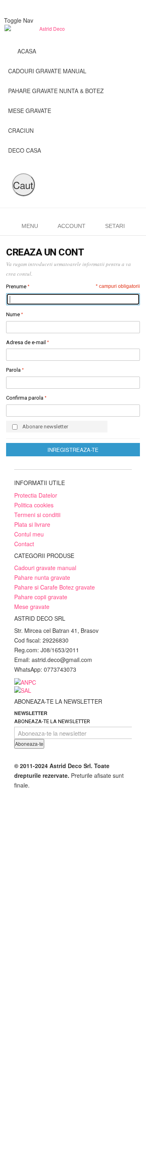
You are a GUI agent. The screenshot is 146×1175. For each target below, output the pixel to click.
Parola (13, 370)
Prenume (16, 286)
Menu (29, 226)
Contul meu (29, 534)
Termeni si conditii (37, 515)
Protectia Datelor (35, 495)
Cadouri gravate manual (45, 568)
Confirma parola (24, 398)
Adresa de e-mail (26, 342)
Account (72, 226)
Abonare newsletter (45, 427)
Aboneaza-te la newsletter (52, 721)
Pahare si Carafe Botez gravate (54, 587)
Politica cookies (34, 505)
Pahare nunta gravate (42, 577)
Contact (24, 544)
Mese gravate (31, 606)
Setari (115, 226)
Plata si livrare (32, 524)
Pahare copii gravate (40, 597)
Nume (13, 314)
